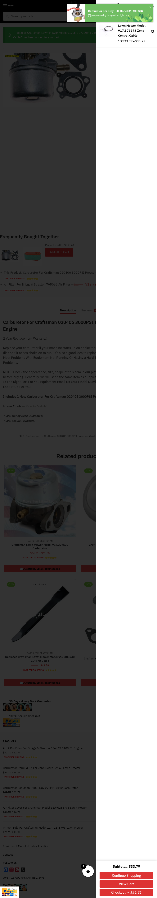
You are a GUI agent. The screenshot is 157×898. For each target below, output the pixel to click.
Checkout (126, 892)
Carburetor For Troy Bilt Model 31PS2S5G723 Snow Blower (117, 11)
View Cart (126, 884)
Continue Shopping (126, 875)
